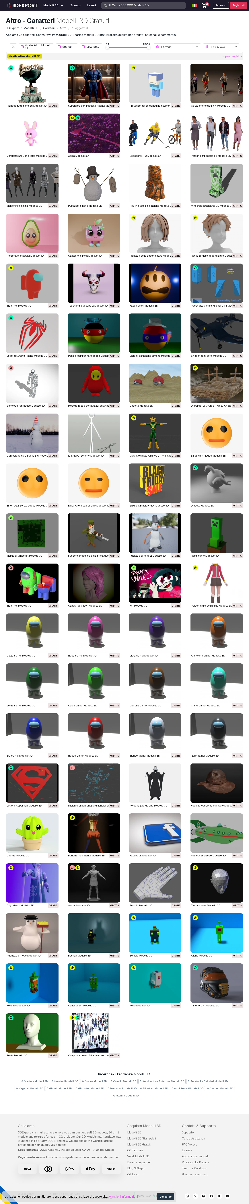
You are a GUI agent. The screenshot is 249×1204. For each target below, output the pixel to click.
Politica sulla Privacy (195, 1162)
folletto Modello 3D (18, 1005)
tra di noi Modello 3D (19, 605)
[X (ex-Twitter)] (195, 1196)
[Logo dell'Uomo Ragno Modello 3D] (32, 333)
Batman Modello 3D (79, 955)
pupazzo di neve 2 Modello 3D (148, 555)
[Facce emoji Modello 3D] (155, 283)
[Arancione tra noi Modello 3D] (216, 633)
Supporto (188, 1132)
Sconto (67, 46)
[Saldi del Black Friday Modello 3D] (155, 483)
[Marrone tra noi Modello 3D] (155, 683)
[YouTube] (227, 1196)
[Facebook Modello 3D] (155, 833)
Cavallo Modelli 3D (124, 1081)
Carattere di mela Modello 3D (85, 255)
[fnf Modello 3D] (155, 583)
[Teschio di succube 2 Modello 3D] (94, 283)
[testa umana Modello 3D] (216, 883)
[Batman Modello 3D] (94, 932)
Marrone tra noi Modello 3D (145, 705)
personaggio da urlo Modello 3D (149, 805)
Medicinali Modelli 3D (123, 1088)
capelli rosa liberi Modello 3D (85, 605)
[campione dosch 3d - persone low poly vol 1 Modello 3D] (94, 1033)
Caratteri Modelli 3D (66, 1081)
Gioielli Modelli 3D (60, 1088)
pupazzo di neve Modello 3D (24, 955)
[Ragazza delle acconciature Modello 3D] (155, 233)
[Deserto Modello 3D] (155, 383)
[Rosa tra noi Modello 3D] (94, 633)
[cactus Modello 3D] (32, 833)
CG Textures (135, 1150)
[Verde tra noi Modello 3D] (32, 683)
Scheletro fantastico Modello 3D (26, 405)
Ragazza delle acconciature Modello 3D (153, 255)
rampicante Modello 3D (205, 555)
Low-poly (92, 46)
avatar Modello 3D (79, 905)
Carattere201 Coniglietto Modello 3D (28, 155)
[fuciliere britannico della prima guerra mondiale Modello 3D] (94, 533)
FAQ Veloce (189, 1144)
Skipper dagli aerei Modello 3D (208, 355)
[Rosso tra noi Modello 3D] (94, 733)
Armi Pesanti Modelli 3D (189, 1088)
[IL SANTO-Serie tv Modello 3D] (94, 433)
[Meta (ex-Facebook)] (211, 1196)
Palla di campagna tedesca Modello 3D (91, 355)
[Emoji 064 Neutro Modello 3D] (216, 433)
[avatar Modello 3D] (94, 883)
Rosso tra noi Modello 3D (83, 755)
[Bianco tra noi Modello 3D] (155, 733)
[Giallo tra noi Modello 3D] (32, 633)
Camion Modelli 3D (221, 1088)
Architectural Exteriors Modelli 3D (163, 1081)
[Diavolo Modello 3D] (216, 483)
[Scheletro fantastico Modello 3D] (32, 383)
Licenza (187, 1150)
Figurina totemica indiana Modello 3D (151, 205)
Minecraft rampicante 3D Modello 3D (212, 205)
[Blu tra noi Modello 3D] (32, 733)
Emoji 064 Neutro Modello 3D (208, 455)
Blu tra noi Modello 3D (20, 755)
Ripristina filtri (232, 56)
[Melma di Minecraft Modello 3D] (32, 533)
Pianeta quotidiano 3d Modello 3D (27, 105)
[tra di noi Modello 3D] (32, 583)
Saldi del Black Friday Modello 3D (149, 505)
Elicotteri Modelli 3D (155, 1088)
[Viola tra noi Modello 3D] (155, 633)
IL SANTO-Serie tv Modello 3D (86, 455)
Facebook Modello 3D (143, 855)
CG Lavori (133, 1174)
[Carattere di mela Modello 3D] (94, 233)
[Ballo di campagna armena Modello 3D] (155, 333)
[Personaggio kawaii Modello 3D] (32, 233)
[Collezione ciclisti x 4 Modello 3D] (216, 83)
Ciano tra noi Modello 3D (205, 705)
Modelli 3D (134, 1132)
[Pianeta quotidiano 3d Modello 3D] (32, 83)
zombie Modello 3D (141, 955)
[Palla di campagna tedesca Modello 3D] (94, 333)
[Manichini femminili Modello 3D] (32, 183)
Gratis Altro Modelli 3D (38, 47)
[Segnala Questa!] (53, 98)
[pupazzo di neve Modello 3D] (32, 932)
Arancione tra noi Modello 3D (208, 655)
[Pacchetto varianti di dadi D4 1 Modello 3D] (216, 283)
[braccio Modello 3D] (155, 883)
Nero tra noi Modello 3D (205, 755)
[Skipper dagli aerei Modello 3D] (216, 333)
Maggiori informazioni (123, 1197)
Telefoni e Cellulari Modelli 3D (209, 1081)
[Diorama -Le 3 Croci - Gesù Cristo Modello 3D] (216, 383)
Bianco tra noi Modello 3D (145, 755)
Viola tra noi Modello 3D (144, 655)
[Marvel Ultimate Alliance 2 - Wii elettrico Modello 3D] (155, 433)
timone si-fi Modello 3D (205, 1005)
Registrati (238, 5)
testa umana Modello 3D (205, 905)
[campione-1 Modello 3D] (94, 983)
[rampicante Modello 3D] (216, 533)
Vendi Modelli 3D (138, 1156)
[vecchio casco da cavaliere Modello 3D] (216, 783)
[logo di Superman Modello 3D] (32, 783)
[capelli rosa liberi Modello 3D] (94, 583)
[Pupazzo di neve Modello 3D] (94, 183)
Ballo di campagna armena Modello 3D (152, 355)
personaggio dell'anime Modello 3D (211, 605)
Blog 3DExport (137, 1168)
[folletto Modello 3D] (32, 983)
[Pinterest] (203, 1196)
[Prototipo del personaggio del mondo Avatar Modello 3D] (155, 83)
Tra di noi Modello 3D (19, 305)
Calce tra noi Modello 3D (82, 705)
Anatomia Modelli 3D (125, 1095)
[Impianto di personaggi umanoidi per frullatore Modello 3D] (94, 783)
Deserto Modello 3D (141, 405)
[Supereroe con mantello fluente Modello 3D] (94, 83)
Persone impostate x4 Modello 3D (211, 155)
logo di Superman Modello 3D (24, 805)
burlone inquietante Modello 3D (86, 855)
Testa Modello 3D (17, 1055)
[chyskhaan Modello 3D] (32, 883)
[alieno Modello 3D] (216, 932)
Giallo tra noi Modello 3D (21, 655)
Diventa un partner (139, 1162)
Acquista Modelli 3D (144, 1125)
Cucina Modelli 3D (95, 1081)
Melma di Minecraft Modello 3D (24, 555)
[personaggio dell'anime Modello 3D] (216, 583)
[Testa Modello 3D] (32, 1033)
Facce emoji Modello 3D (144, 305)
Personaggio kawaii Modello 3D (25, 255)
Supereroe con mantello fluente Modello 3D (93, 105)
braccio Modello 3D (141, 905)
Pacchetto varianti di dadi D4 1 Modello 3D (216, 305)
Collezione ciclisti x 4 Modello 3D (210, 105)
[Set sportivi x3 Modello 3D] (155, 133)
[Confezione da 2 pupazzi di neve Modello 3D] (32, 433)
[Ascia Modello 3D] (94, 133)
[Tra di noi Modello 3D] (32, 283)
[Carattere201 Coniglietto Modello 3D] (32, 133)
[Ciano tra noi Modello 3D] (216, 683)
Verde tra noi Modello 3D (21, 705)
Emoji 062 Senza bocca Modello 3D (28, 505)
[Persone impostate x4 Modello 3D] (216, 133)
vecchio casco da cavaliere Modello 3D (214, 805)
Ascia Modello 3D (78, 155)
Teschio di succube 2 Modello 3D (88, 305)
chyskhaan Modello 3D (20, 905)
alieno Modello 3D (201, 955)
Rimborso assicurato (195, 1174)
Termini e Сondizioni (194, 1168)
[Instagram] (187, 1196)
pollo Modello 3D (140, 1005)
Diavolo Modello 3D (202, 505)
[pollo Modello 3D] (155, 983)
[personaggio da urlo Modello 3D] (155, 783)
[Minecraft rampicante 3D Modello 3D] (216, 183)
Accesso (220, 5)
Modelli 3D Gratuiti (139, 1144)
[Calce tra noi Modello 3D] (94, 683)
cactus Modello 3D (18, 855)
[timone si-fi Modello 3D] (216, 983)
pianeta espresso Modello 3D (208, 855)
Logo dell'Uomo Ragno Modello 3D (27, 355)
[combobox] (180, 47)
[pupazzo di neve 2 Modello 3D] (155, 533)
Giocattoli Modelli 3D (91, 1088)
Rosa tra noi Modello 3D (82, 655)
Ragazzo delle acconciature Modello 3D (214, 255)
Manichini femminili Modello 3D (24, 205)
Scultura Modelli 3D (36, 1081)
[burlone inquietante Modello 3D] (94, 833)
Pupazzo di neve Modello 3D (85, 205)
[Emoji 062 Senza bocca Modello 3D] (32, 483)
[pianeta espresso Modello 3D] (216, 833)
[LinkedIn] (219, 1196)
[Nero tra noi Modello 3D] (216, 733)
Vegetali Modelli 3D (30, 1088)
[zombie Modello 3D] (155, 932)
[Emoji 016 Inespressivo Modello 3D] (94, 483)
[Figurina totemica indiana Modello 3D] (155, 183)
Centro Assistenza (193, 1138)
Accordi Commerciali (195, 1156)
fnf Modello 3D (138, 605)
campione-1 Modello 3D (82, 1005)
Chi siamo (26, 1125)
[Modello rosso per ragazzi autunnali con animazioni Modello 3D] (94, 383)
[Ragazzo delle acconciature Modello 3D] (216, 233)
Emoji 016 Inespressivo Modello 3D (89, 505)
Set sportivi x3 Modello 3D (145, 155)
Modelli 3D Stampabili (141, 1138)
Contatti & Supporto (199, 1125)
